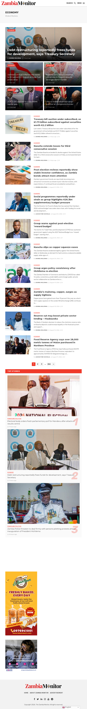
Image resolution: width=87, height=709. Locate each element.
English (68, 707)
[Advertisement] (43, 552)
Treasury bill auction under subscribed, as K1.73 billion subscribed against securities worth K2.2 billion (57, 122)
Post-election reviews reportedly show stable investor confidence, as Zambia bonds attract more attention (56, 172)
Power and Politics (14, 418)
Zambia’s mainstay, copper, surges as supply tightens (55, 293)
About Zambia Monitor (39, 693)
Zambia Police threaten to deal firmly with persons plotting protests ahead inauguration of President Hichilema (41, 530)
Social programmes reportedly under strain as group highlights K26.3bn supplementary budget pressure (54, 199)
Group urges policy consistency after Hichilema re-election (54, 269)
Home (26, 693)
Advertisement (56, 693)
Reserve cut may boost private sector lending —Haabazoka (55, 317)
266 (49, 364)
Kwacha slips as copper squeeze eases (56, 247)
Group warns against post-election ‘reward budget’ (53, 225)
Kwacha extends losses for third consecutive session (52, 147)
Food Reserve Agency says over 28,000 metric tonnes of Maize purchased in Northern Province (56, 342)
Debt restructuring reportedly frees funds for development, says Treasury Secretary (40, 476)
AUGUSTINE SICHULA (43, 214)
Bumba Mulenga (41, 136)
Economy (11, 30)
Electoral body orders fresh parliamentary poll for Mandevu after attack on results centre (41, 422)
